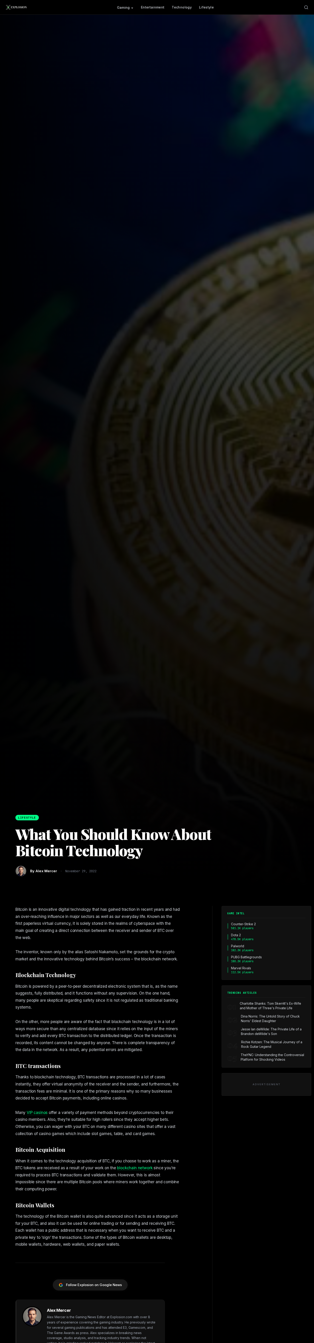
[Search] (306, 7)
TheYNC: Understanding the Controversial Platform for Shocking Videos (272, 1057)
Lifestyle (206, 7)
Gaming (123, 7)
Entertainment (153, 7)
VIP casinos (37, 1112)
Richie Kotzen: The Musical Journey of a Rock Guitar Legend (271, 1044)
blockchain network (134, 1168)
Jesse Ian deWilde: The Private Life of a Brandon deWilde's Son (271, 1031)
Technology (182, 7)
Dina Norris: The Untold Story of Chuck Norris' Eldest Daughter (270, 1018)
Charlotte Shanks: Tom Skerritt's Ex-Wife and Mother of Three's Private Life (270, 1005)
